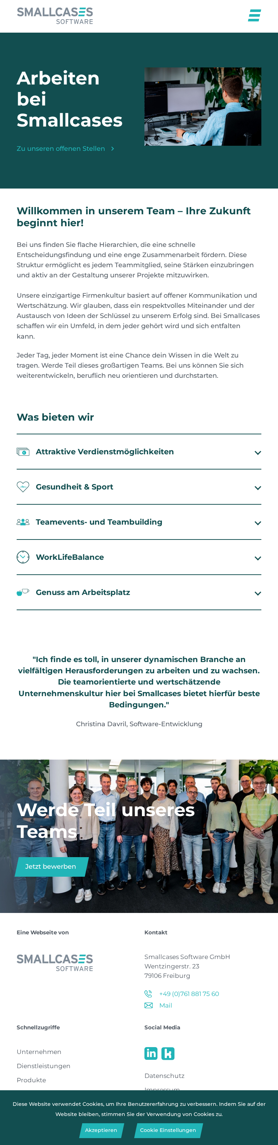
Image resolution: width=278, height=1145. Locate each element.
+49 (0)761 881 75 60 (189, 993)
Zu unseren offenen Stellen (61, 149)
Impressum (162, 1090)
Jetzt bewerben (50, 867)
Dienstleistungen (44, 1066)
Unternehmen (39, 1051)
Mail (165, 1005)
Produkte (31, 1080)
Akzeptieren (101, 1130)
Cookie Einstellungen (168, 1130)
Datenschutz (164, 1075)
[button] (254, 15)
